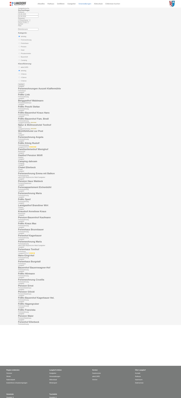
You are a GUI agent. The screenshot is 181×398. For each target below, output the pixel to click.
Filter (19, 26)
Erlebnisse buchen (112, 4)
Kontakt (137, 373)
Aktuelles (41, 4)
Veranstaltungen (84, 4)
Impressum (138, 379)
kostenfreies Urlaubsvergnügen (16, 383)
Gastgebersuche (23, 8)
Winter (8, 376)
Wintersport (53, 383)
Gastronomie (96, 373)
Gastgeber (71, 4)
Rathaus (51, 4)
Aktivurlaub (98, 4)
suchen (20, 24)
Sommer (9, 373)
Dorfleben (61, 4)
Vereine (94, 379)
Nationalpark (10, 379)
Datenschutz (139, 383)
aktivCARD (96, 376)
